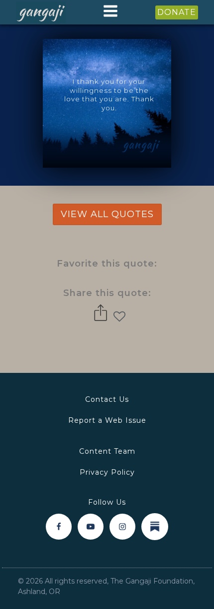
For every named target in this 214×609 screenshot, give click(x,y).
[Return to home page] (41, 12)
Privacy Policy (107, 472)
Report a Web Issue (107, 420)
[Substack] (154, 526)
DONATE (176, 12)
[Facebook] (59, 527)
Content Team (107, 451)
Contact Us (107, 399)
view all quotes (107, 214)
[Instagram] (122, 527)
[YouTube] (91, 527)
